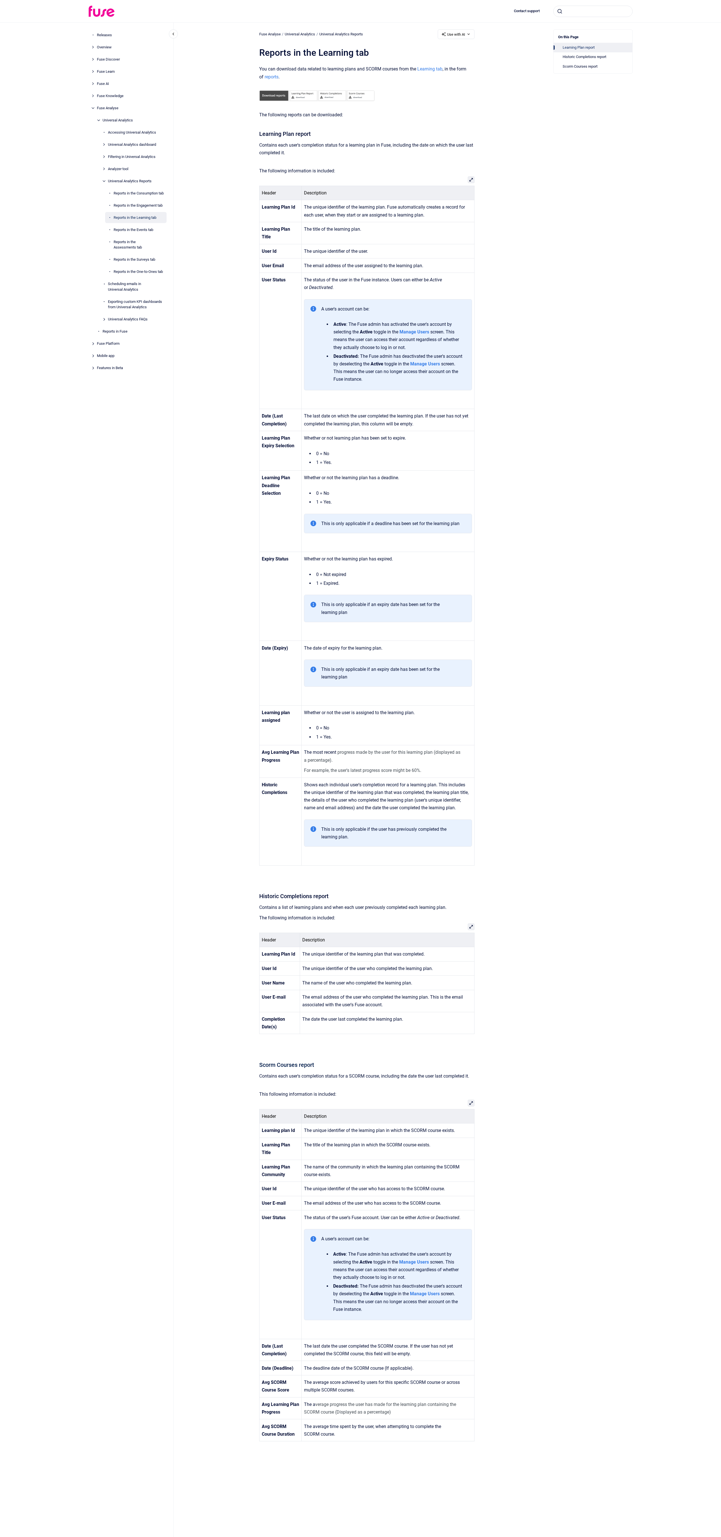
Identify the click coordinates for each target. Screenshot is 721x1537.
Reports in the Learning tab (135, 217)
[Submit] (559, 11)
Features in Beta (110, 368)
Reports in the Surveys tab (134, 259)
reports (271, 77)
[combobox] (593, 11)
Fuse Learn (106, 71)
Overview (104, 47)
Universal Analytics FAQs (128, 319)
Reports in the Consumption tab (139, 193)
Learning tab (430, 69)
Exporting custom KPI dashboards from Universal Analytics (135, 304)
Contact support (527, 11)
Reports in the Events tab (133, 230)
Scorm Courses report (580, 66)
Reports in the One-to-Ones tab (138, 271)
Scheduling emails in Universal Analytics (124, 287)
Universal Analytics (118, 120)
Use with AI (456, 34)
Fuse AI (103, 84)
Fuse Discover (108, 59)
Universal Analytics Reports (130, 181)
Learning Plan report (579, 47)
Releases (104, 35)
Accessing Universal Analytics (132, 132)
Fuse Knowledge (110, 96)
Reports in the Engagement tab (138, 205)
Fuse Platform (108, 343)
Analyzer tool (118, 169)
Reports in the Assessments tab (128, 245)
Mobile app (105, 356)
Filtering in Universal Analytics (132, 157)
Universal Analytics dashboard (132, 144)
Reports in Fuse (115, 331)
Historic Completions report (584, 57)
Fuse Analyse (107, 108)
